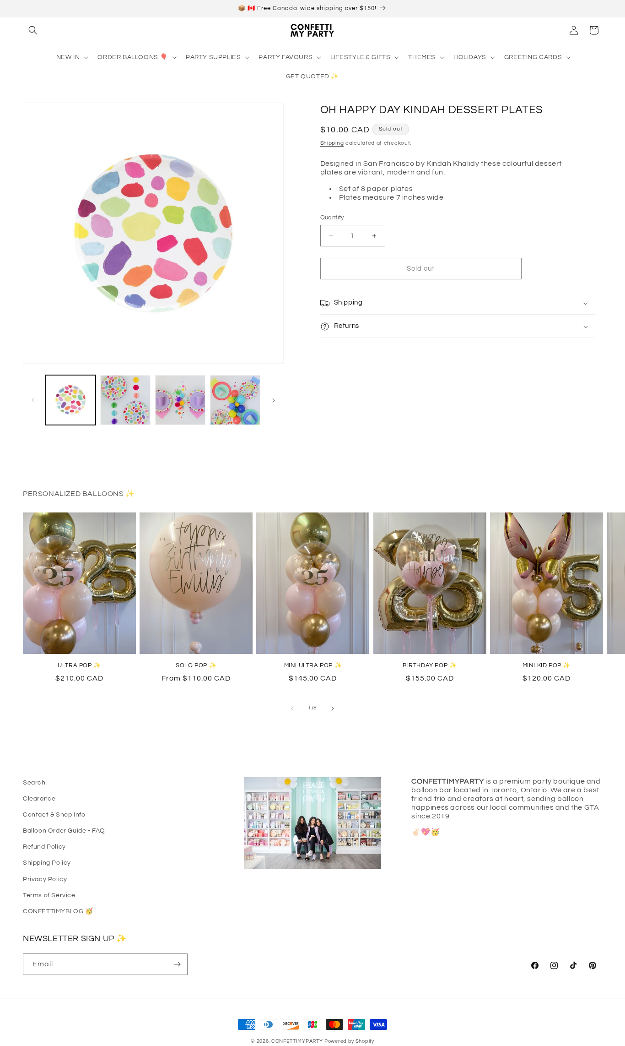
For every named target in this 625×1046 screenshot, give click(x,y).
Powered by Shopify (349, 1041)
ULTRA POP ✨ (79, 665)
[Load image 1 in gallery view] (70, 400)
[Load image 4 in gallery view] (235, 400)
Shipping (332, 143)
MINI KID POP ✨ (547, 665)
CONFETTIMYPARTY (297, 1041)
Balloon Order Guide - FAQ (64, 831)
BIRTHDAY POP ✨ (430, 665)
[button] (33, 30)
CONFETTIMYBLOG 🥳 (58, 911)
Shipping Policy (47, 863)
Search (34, 782)
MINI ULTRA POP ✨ (313, 665)
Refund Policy (44, 847)
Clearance (39, 798)
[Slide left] (33, 400)
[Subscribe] (177, 964)
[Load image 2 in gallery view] (125, 400)
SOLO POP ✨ (196, 665)
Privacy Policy (45, 879)
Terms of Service (49, 895)
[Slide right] (274, 400)
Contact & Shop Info (54, 815)
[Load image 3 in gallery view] (180, 400)
